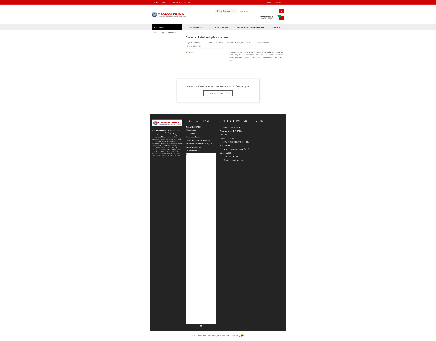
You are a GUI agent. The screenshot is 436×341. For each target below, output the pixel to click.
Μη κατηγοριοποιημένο (242, 43)
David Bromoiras (195, 43)
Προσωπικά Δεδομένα (194, 137)
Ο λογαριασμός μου (193, 150)
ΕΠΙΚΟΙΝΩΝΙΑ (279, 2)
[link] (242, 335)
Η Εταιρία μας (191, 130)
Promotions (228, 43)
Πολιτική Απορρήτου (193, 147)
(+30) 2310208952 (160, 2)
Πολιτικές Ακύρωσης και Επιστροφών (200, 144)
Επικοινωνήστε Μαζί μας (219, 93)
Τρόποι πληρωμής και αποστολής (198, 140)
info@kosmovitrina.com (181, 2)
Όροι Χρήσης (191, 133)
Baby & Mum (212, 43)
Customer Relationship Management (207, 37)
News (221, 43)
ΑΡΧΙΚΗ (269, 2)
